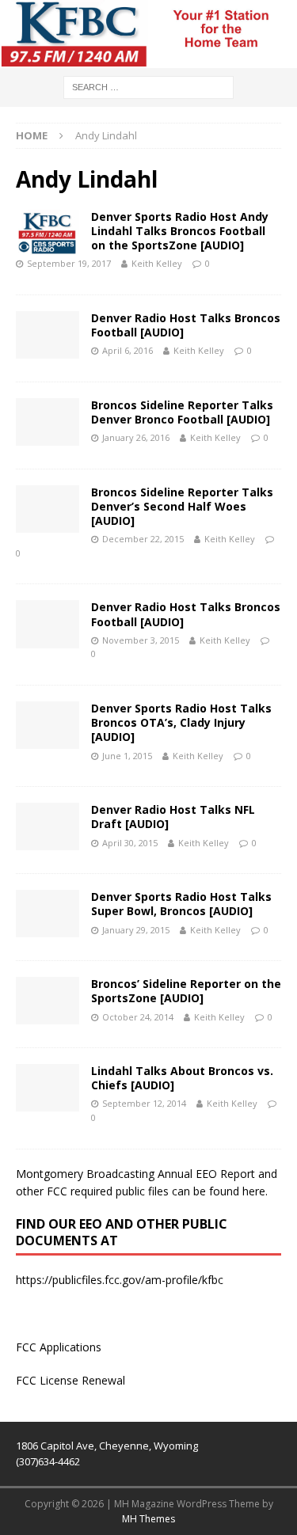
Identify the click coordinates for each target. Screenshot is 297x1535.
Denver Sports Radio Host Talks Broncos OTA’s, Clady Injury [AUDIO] (181, 722)
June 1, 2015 (127, 756)
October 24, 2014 (137, 1017)
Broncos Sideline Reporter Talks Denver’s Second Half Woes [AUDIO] (182, 506)
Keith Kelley (156, 263)
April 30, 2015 (130, 843)
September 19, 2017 (69, 263)
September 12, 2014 (144, 1103)
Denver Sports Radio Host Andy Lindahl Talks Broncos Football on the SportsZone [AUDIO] (179, 231)
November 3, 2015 (140, 640)
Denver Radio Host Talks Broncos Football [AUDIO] (185, 325)
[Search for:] (148, 86)
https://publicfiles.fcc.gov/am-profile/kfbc (119, 1279)
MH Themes (148, 1519)
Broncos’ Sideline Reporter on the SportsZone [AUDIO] (186, 990)
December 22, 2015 (143, 539)
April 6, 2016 (127, 350)
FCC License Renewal (70, 1380)
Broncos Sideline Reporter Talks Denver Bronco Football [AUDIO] (182, 412)
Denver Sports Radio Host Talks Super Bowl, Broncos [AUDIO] (181, 903)
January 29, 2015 (135, 930)
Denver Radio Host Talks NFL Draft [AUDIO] (173, 816)
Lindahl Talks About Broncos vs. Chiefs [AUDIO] (182, 1077)
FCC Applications (58, 1347)
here (253, 1191)
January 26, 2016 (135, 437)
